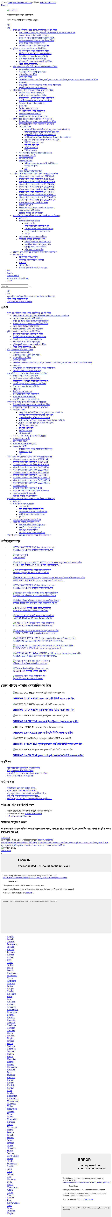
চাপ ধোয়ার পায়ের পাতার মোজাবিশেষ (32, 111)
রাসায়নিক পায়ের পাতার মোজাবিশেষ (31, 92)
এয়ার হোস (22, 218)
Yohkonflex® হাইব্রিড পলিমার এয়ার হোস (29, 671)
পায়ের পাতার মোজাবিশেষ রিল (29, 210)
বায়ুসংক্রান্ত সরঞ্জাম (26, 158)
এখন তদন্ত (5, 837)
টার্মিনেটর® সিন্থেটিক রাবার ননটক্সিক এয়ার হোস (30, 663)
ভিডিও (9, 281)
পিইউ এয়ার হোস (30, 150)
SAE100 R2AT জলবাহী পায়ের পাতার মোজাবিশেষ (32, 625)
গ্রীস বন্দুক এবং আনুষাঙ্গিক (33, 249)
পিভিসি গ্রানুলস (24, 265)
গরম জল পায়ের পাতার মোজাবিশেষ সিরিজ (33, 35)
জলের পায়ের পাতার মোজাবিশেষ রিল (31, 43)
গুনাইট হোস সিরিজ (25, 77)
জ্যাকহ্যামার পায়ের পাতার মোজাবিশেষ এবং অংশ (36, 124)
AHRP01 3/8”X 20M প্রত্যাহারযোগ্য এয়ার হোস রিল (34, 633)
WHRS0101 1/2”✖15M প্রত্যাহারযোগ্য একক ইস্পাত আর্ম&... (38, 580)
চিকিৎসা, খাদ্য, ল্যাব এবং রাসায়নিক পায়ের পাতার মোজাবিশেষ (35, 252)
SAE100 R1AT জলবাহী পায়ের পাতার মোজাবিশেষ (32, 618)
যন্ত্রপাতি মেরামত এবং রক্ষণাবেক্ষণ (31, 213)
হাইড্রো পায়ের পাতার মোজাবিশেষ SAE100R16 (37, 200)
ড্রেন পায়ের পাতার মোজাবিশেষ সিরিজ (32, 72)
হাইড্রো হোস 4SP (26, 205)
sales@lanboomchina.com (20, 2)
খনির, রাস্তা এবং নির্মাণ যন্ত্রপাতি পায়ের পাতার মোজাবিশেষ (40, 85)
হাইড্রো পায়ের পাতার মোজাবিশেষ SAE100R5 (36, 186)
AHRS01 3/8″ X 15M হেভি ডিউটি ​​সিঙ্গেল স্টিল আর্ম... (35, 656)
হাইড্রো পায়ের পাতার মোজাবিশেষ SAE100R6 (36, 189)
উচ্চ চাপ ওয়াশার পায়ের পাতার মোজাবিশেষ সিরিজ (36, 40)
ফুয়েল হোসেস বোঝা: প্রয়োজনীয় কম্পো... (22, 790)
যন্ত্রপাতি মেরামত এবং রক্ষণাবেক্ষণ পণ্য (33, 87)
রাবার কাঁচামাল (18, 254)
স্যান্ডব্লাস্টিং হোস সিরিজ (28, 74)
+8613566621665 (48, 2)
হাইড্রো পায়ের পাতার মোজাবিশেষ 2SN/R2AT (36, 179)
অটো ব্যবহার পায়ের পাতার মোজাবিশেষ (33, 236)
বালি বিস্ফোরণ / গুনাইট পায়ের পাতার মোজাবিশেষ (36, 98)
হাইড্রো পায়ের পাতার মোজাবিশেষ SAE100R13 (37, 197)
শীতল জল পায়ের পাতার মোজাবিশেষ (31, 103)
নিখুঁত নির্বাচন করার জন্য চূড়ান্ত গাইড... (21, 788)
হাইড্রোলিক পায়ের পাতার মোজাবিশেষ (27, 845)
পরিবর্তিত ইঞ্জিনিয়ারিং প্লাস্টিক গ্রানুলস (33, 267)
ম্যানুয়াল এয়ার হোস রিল (27, 155)
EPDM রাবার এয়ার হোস (33, 142)
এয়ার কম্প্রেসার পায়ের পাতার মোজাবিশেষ (53, 842)
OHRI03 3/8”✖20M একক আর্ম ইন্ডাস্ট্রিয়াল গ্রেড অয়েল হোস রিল (45, 721)
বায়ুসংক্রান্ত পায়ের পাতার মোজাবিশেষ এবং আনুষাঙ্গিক (32, 119)
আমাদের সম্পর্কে (13, 275)
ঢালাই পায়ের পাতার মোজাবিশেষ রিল (37, 231)
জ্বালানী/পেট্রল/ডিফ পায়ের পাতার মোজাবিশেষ (35, 100)
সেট (25, 168)
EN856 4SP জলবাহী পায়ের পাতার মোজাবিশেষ (30, 610)
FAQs (10, 273)
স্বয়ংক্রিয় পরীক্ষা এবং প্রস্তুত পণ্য (37, 244)
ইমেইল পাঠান (6, 850)
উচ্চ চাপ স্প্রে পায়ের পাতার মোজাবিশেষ (33, 56)
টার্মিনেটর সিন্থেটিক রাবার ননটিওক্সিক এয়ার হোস (41, 132)
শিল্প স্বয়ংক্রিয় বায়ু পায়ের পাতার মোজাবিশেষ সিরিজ (37, 121)
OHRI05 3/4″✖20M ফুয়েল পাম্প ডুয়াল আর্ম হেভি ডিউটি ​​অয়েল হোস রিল (48, 755)
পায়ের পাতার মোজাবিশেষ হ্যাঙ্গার (30, 171)
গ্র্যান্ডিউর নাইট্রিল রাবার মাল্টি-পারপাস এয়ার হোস (41, 139)
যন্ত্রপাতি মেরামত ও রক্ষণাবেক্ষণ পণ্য (26, 399)
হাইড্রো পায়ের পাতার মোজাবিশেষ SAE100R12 (37, 194)
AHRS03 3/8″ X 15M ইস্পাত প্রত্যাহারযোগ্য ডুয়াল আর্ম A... (38, 648)
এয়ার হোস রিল (29, 223)
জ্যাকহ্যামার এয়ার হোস (27, 69)
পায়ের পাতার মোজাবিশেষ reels (30, 64)
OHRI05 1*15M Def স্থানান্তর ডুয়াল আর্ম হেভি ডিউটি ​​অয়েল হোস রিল (47, 743)
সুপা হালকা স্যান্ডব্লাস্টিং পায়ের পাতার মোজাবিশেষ (31, 572)
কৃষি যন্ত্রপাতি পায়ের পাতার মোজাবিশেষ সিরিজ (35, 61)
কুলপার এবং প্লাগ (30, 166)
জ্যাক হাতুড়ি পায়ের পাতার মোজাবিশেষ (83, 842)
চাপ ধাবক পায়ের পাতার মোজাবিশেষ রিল (38, 228)
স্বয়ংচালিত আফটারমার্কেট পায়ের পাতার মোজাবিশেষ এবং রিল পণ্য (36, 215)
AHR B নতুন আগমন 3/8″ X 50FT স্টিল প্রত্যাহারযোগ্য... (36, 565)
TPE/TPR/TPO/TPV (28, 257)
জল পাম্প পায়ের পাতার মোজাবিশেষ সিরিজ (34, 51)
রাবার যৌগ (22, 262)
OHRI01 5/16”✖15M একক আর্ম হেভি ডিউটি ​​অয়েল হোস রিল (43, 698)
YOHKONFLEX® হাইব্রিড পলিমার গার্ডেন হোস (33, 550)
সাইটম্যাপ (49, 840)
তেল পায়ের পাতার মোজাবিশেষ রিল (36, 226)
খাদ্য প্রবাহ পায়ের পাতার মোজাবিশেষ (32, 58)
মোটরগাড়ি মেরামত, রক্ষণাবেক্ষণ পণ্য (32, 239)
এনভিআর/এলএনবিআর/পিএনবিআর (31, 260)
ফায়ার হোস (23, 82)
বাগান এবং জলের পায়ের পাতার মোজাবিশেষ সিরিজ (36, 38)
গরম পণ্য (40, 840)
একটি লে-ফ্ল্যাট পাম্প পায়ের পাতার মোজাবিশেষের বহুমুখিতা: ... (29, 798)
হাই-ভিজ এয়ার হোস (31, 145)
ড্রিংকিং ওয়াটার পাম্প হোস (28, 108)
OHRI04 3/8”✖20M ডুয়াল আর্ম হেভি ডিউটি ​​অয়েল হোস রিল (43, 732)
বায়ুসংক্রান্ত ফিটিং (25, 160)
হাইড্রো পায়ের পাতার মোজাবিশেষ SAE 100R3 (37, 181)
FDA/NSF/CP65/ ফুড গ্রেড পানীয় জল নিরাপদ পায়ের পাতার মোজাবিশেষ (47, 32)
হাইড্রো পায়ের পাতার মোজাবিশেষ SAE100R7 (36, 192)
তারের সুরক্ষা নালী (19, 557)
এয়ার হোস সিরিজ (25, 126)
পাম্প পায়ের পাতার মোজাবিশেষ (53, 845)
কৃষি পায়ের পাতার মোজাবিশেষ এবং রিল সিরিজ (29, 48)
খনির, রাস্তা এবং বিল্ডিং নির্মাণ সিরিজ (20, 349)
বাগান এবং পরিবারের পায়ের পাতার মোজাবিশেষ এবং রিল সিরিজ (35, 30)
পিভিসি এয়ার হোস (31, 147)
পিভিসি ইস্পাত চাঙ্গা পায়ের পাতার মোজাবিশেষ (35, 53)
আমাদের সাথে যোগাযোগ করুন (18, 278)
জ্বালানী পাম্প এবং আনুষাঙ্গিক (35, 247)
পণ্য (8, 27)
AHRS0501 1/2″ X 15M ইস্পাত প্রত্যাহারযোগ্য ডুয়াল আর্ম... (38, 640)
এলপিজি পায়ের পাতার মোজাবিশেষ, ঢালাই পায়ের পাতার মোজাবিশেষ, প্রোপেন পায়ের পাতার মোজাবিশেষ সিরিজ (58, 79)
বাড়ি (8, 25)
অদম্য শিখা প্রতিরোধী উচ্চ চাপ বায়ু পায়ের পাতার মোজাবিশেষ (41, 412)
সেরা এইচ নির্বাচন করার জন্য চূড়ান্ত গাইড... (23, 796)
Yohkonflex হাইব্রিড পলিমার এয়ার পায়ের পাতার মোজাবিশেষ (47, 137)
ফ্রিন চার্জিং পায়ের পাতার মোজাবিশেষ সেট (28, 678)
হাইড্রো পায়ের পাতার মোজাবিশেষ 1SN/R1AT (36, 176)
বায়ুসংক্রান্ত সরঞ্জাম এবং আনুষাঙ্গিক (20, 775)
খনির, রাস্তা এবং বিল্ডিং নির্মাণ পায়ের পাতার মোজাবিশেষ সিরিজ (35, 66)
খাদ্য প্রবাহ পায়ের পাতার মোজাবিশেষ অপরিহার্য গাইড (26, 793)
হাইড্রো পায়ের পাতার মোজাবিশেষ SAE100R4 (36, 184)
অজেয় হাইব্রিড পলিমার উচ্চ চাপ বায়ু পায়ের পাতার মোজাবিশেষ (47, 129)
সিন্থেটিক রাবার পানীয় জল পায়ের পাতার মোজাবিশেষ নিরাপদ (34, 595)
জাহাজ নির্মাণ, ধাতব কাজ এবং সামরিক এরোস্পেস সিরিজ (33, 90)
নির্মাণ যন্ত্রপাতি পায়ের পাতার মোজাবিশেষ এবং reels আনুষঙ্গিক (35, 173)
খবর (8, 270)
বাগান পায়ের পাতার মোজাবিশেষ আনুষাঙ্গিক (34, 45)
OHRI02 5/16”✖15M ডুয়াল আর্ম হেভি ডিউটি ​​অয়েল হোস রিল (43, 709)
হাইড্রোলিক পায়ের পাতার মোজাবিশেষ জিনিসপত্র (36, 207)
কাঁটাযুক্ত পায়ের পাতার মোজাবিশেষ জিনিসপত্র (41, 163)
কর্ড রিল (27, 234)
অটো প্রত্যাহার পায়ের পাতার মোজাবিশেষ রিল (35, 153)
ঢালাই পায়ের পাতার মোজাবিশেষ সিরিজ (32, 95)
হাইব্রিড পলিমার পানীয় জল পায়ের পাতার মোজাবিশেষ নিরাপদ (35, 603)
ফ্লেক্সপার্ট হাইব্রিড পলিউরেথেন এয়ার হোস (40, 134)
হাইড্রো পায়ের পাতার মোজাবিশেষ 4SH (33, 202)
